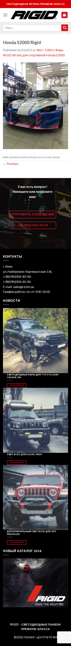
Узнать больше (16, 385)
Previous (11, 163)
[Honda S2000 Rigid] (35, 105)
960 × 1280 (44, 50)
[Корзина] (64, 15)
